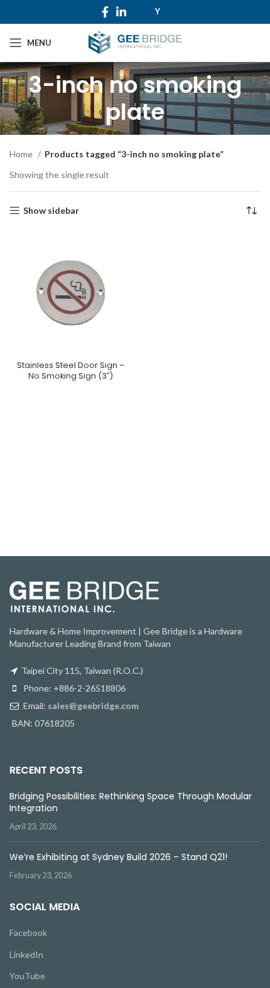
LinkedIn (26, 954)
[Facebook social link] (105, 12)
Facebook (28, 932)
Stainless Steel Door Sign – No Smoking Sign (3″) (71, 371)
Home (22, 154)
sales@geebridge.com (93, 705)
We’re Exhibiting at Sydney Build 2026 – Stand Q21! (118, 857)
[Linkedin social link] (121, 12)
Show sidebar (51, 211)
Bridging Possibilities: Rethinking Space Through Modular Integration (130, 802)
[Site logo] (134, 41)
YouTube (27, 975)
